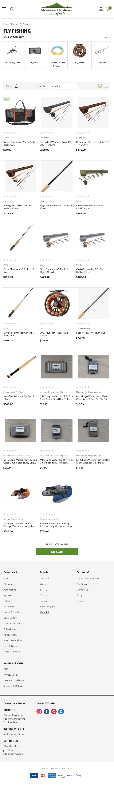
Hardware (8, 606)
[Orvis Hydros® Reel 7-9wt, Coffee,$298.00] (57, 303)
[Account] (100, 9)
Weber (43, 584)
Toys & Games (10, 645)
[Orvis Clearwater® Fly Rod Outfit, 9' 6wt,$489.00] (93, 239)
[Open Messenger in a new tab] (61, 711)
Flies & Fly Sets (12, 62)
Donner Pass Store (13, 715)
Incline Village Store (13, 734)
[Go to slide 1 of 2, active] (106, 37)
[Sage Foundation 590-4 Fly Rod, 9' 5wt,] (57, 176)
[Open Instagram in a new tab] (39, 711)
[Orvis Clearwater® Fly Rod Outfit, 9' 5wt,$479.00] (57, 239)
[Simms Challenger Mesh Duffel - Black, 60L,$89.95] (20, 112)
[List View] (106, 86)
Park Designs (47, 606)
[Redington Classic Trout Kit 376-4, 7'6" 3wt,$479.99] (93, 112)
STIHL (43, 589)
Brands (80, 600)
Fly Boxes (34, 62)
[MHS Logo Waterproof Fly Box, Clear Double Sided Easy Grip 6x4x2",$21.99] (20, 430)
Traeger (44, 600)
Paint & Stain (10, 634)
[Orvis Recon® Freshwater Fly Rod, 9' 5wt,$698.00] (20, 303)
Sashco (44, 595)
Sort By (41, 86)
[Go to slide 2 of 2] (109, 37)
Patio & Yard (9, 629)
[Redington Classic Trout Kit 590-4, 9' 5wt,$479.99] (20, 176)
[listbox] (62, 86)
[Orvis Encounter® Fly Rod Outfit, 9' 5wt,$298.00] (93, 176)
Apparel (7, 595)
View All (44, 612)
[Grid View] (100, 86)
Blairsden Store (11, 745)
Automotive (9, 589)
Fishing (7, 600)
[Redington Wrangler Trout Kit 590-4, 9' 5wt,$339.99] (57, 112)
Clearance (8, 584)
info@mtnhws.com (13, 753)
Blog (79, 595)
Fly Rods (102, 62)
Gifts (5, 578)
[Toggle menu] (4, 9)
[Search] (11, 9)
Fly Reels (79, 62)
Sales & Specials (11, 651)
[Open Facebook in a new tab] (46, 711)
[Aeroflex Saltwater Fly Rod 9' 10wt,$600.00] (20, 366)
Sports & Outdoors (13, 640)
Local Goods (10, 617)
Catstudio (45, 578)
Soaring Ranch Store (14, 718)
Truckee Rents (11, 722)
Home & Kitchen (12, 612)
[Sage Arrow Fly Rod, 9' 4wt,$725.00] (93, 303)
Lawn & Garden (11, 623)
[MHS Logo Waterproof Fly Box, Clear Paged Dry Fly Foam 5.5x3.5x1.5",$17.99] (57, 430)
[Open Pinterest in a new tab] (54, 711)
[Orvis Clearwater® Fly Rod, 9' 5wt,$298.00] (20, 239)
